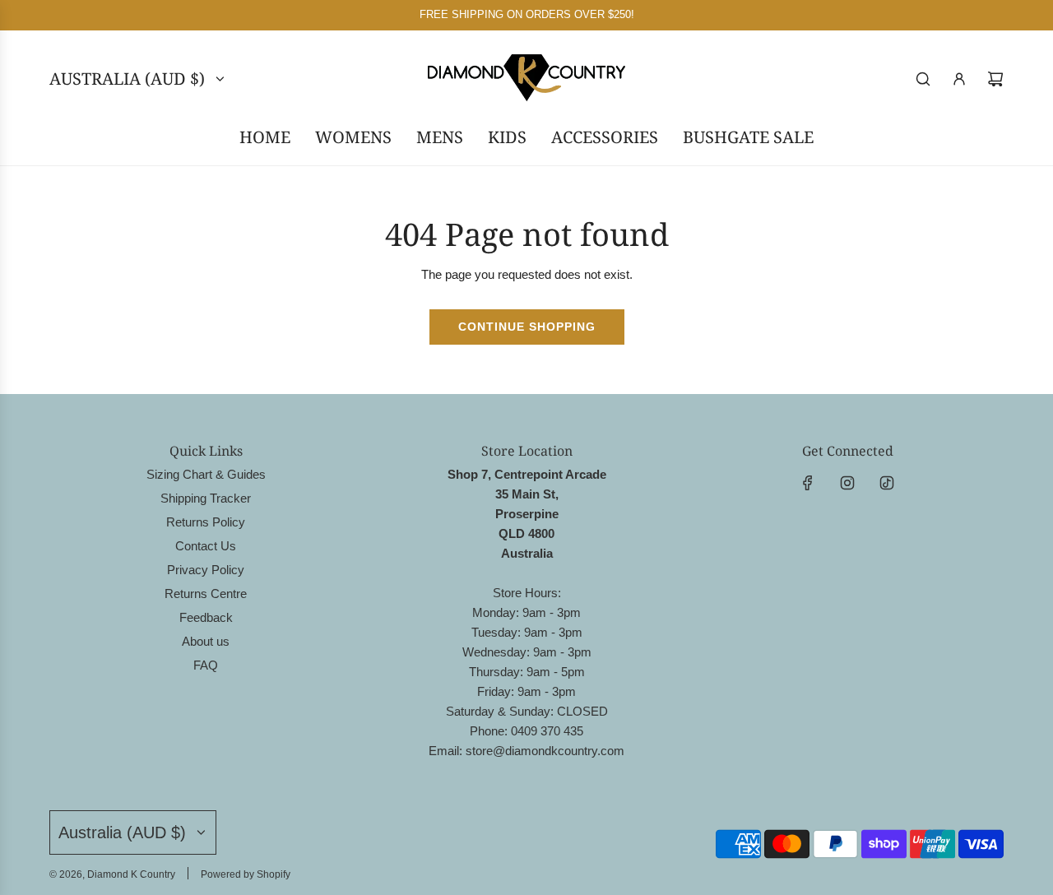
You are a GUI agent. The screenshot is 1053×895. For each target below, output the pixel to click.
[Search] (923, 79)
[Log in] (959, 79)
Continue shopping (527, 326)
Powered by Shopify (245, 874)
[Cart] (995, 79)
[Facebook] (808, 483)
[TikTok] (887, 483)
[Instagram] (847, 483)
